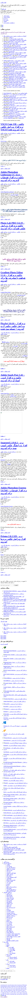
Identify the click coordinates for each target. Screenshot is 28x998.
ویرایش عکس (4, 133)
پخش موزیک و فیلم (10, 880)
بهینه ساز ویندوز (10, 897)
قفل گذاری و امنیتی (11, 873)
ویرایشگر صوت (10, 932)
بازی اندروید (12, 32)
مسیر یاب (8, 882)
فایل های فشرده (17, 988)
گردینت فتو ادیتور (21, 295)
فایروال (8, 939)
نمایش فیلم (9, 928)
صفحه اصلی (6, 15)
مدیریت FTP (9, 922)
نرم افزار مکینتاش (10, 915)
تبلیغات (5, 21)
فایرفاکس (22, 988)
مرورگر (4, 988)
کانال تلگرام (3, 2)
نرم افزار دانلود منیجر (7, 991)
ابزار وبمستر (9, 925)
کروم (5, 994)
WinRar (25, 986)
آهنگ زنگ (11, 947)
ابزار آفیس (8, 893)
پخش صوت (9, 929)
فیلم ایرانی (11, 961)
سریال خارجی (12, 966)
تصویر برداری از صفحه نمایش (13, 936)
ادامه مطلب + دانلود (5, 168)
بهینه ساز (8, 871)
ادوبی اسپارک (13, 396)
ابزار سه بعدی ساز (10, 907)
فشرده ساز (9, 900)
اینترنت (8, 884)
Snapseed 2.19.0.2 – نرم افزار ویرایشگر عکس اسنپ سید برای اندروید (14, 445)
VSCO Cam (3, 141)
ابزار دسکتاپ (9, 903)
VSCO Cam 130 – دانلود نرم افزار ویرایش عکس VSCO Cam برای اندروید (12, 127)
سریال (7, 964)
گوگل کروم (2, 994)
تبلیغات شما (3, 635)
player (17, 986)
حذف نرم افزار (9, 899)
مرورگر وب (9, 866)
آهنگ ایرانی (11, 948)
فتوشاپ (9, 464)
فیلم (7, 959)
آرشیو (25, 987)
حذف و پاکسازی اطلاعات (12, 940)
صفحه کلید (8, 875)
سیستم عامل (9, 896)
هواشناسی (8, 878)
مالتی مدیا (5, 942)
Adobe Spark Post (5, 393)
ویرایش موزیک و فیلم (11, 886)
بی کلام (11, 951)
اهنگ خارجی (12, 950)
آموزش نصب (6, 17)
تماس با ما (5, 20)
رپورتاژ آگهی (6, 862)
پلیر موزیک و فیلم (10, 926)
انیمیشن (8, 955)
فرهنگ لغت (9, 902)
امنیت (23, 987)
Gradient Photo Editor (6, 292)
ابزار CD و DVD (10, 911)
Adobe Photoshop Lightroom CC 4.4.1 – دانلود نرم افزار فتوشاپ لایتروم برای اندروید (12, 176)
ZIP (1, 987)
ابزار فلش (8, 906)
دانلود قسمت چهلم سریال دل (16, 38)
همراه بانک (8, 888)
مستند (7, 968)
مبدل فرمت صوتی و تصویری (13, 933)
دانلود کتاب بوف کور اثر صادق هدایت (17, 40)
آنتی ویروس (9, 937)
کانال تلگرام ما (4, 979)
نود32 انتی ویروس (19, 994)
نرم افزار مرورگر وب (13, 992)
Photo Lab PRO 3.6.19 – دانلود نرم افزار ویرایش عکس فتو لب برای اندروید (13, 226)
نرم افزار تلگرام (13, 991)
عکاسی (18, 133)
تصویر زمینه (9, 954)
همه (24, 32)
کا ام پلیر (7, 994)
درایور (7, 908)
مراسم (8, 944)
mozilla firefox (13, 986)
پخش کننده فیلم (13, 994)
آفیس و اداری (9, 881)
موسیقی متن (12, 953)
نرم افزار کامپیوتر (5, 32)
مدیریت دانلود (9, 917)
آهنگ (7, 946)
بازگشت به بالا (4, 996)
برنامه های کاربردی (5, 332)
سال (2, 621)
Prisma (2, 554)
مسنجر (8, 920)
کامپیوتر (6, 644)
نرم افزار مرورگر (19, 992)
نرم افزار (5, 990)
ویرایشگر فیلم (9, 931)
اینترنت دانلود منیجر (10, 987)
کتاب (7, 943)
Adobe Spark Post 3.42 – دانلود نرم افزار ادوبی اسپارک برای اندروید (13, 378)
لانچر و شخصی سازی (11, 877)
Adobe (12, 394)
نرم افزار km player (19, 990)
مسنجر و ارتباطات (10, 869)
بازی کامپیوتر (4, 33)
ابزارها (7, 885)
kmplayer (9, 986)
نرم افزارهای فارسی (11, 889)
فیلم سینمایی (12, 962)
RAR (19, 986)
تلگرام (5, 987)
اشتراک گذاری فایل (10, 891)
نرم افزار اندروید (19, 32)
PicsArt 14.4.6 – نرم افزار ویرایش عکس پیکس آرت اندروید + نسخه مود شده (13, 326)
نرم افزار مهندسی (10, 913)
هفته (6, 621)
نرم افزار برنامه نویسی (11, 914)
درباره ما (5, 18)
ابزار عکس (8, 904)
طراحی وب (9, 924)
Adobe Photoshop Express (7, 506)
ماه (4, 621)
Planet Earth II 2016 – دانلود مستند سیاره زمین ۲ (14, 599)
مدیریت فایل (9, 870)
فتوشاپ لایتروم (15, 194)
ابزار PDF (8, 910)
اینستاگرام (25, 355)
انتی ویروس (15, 987)
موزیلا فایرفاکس (9, 990)
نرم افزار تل (19, 991)
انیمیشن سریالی (13, 957)
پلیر (10, 994)
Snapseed (3, 459)
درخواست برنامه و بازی (9, 22)
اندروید (2, 644)
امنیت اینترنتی (20, 987)
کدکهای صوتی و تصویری (12, 935)
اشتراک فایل (9, 895)
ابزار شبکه (8, 921)
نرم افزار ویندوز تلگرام (5, 992)
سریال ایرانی (12, 965)
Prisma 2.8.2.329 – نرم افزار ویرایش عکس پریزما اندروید (13, 539)
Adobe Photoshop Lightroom (7, 192)
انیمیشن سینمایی (13, 958)
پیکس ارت (15, 346)
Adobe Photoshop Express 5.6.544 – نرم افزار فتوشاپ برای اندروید (14, 490)
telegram (21, 986)
